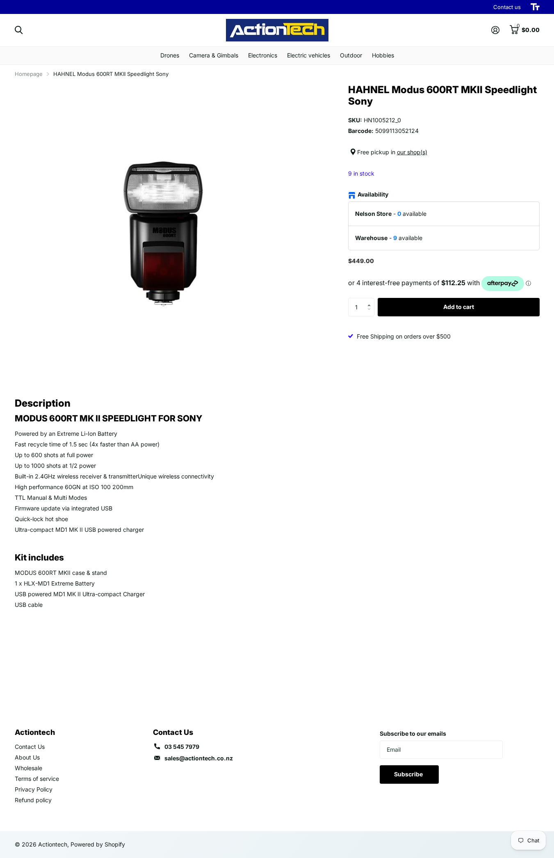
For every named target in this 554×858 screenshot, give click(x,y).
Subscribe (409, 774)
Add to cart (458, 306)
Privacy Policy (33, 789)
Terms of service (37, 778)
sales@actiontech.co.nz (198, 758)
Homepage (29, 74)
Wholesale (28, 767)
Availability (373, 194)
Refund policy (33, 799)
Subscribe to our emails (413, 733)
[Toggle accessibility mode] (535, 7)
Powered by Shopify (98, 844)
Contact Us (30, 746)
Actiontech (35, 732)
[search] (19, 30)
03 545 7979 (181, 746)
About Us (27, 757)
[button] (371, 300)
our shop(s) (412, 152)
